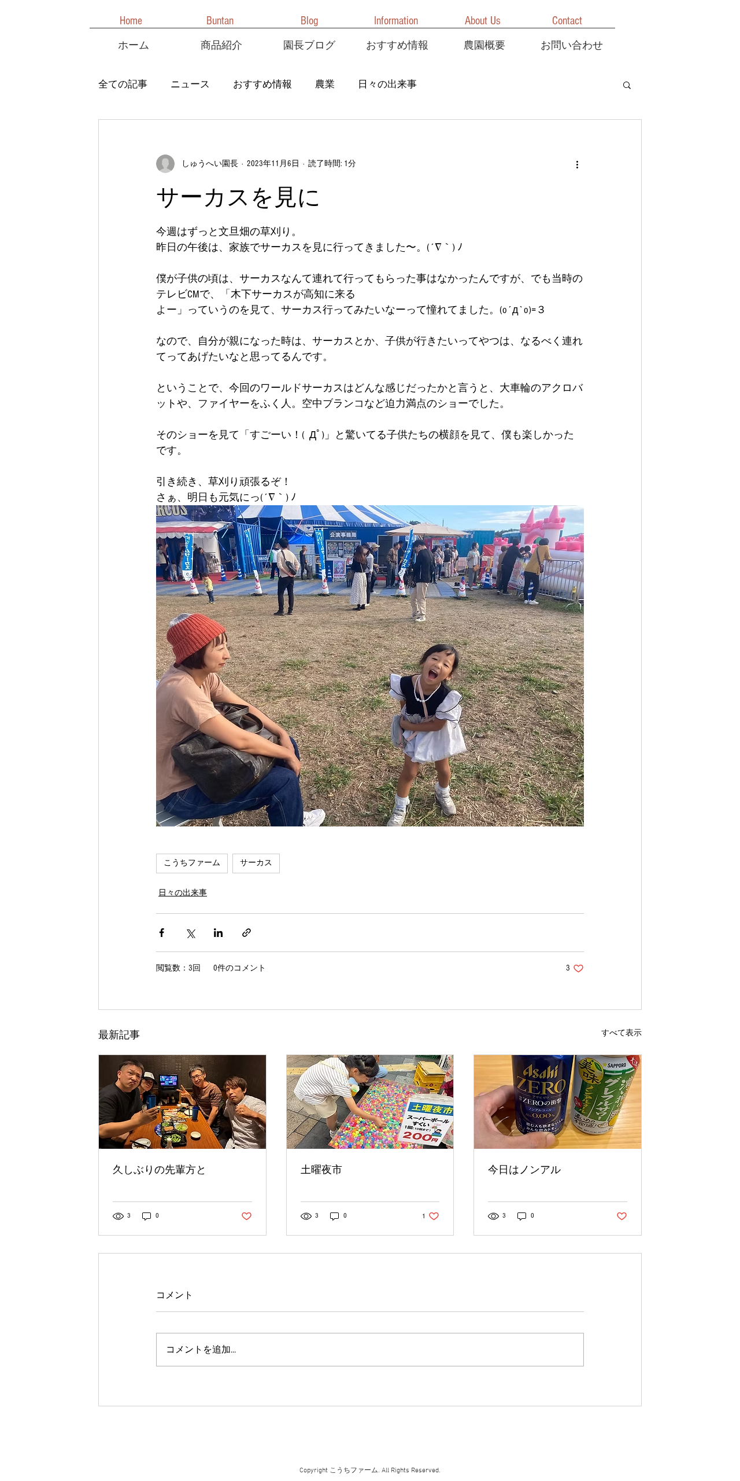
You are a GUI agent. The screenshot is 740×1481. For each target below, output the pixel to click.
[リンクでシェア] (246, 932)
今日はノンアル (524, 1170)
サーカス (256, 863)
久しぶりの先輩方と (159, 1170)
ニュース (190, 84)
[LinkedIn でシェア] (218, 932)
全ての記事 (122, 84)
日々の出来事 (387, 84)
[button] (626, 84)
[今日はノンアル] (557, 1102)
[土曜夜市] (370, 1102)
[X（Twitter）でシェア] (189, 932)
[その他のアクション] (577, 164)
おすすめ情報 (262, 84)
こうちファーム (192, 863)
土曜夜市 (321, 1170)
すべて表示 (621, 1033)
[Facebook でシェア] (161, 932)
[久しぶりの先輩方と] (182, 1102)
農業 (325, 84)
